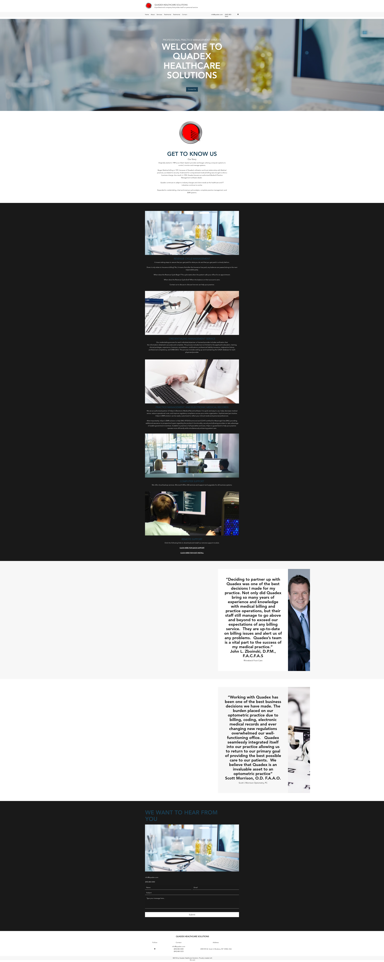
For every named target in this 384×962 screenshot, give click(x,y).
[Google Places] (238, 15)
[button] (192, 89)
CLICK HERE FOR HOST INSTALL (192, 553)
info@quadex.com (217, 14)
